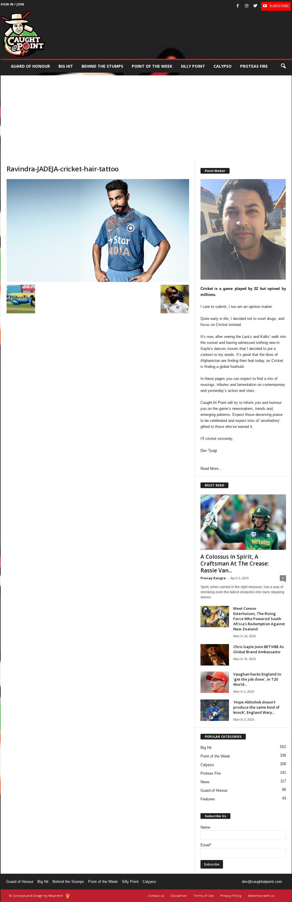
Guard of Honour (30, 66)
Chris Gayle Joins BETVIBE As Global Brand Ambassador (258, 649)
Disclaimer (179, 895)
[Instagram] (246, 6)
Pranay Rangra (213, 578)
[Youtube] (276, 6)
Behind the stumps (102, 66)
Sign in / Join (12, 4)
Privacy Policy (231, 895)
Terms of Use (203, 895)
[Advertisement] (146, 115)
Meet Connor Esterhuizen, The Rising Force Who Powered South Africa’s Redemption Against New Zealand (259, 619)
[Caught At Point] (23, 34)
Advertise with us (261, 895)
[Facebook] (237, 6)
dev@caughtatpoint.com (262, 881)
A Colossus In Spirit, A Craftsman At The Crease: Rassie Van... (234, 563)
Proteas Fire (254, 66)
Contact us (156, 895)
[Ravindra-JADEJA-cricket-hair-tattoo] (98, 230)
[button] (283, 66)
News (205, 782)
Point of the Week (152, 66)
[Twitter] (255, 6)
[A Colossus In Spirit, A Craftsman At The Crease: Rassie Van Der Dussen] (243, 522)
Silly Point (193, 66)
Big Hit (65, 66)
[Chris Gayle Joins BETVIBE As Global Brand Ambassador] (214, 655)
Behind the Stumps (68, 881)
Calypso (223, 66)
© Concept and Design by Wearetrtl (36, 895)
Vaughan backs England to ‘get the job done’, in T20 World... (257, 679)
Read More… (211, 468)
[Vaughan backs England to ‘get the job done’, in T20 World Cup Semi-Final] (214, 682)
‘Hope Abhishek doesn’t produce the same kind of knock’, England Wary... (256, 707)
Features (207, 799)
